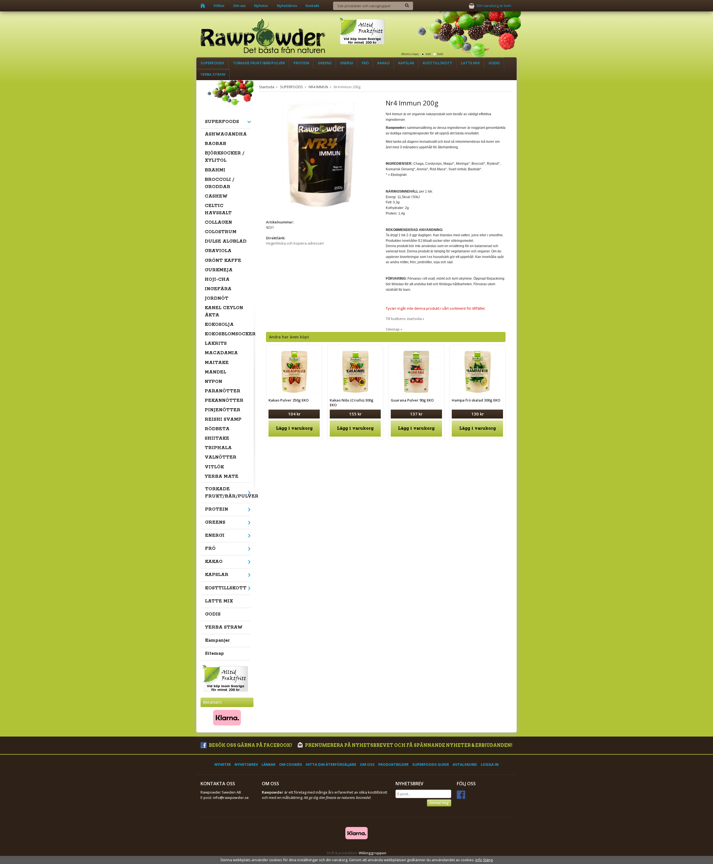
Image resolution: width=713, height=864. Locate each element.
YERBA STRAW (213, 74)
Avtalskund (465, 764)
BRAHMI (215, 170)
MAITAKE (217, 363)
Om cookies (290, 764)
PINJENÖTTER (222, 410)
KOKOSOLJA (219, 325)
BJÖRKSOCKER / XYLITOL (225, 156)
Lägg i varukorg (294, 428)
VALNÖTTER (220, 457)
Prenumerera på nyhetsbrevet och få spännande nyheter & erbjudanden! (408, 745)
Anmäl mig (439, 802)
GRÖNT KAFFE (223, 261)
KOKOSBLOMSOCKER (228, 334)
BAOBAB (215, 144)
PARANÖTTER (222, 391)
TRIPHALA (218, 448)
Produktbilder (393, 764)
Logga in (490, 764)
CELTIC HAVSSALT (218, 209)
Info (478, 859)
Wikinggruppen (372, 852)
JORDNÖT (216, 298)
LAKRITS (216, 343)
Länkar (268, 764)
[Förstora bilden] (320, 154)
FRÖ (365, 62)
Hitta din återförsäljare (331, 764)
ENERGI (346, 62)
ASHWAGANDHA (226, 134)
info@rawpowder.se (231, 797)
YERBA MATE (221, 476)
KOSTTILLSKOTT (437, 62)
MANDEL (215, 372)
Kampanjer (217, 640)
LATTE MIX (470, 62)
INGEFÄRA (218, 289)
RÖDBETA (217, 429)
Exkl (440, 54)
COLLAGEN (218, 222)
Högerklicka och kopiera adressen (295, 243)
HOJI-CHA (217, 279)
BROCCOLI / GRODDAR (220, 183)
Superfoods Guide (430, 764)
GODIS (494, 62)
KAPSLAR (406, 62)
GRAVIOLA (218, 251)
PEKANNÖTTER (224, 400)
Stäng (488, 859)
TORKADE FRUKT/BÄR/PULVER (259, 62)
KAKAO (383, 62)
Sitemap (214, 653)
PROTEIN (301, 62)
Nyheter (261, 5)
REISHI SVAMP (223, 419)
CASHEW (216, 196)
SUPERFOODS (212, 62)
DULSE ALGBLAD (225, 241)
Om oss (239, 5)
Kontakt (312, 5)
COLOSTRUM (220, 232)
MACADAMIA (221, 353)
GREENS (325, 62)
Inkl (428, 54)
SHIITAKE (217, 438)
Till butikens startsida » (405, 318)
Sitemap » (394, 329)
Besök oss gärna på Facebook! (250, 745)
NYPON (213, 382)
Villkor (219, 5)
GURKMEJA (219, 270)
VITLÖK (214, 467)
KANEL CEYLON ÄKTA (224, 311)
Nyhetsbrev (287, 5)
